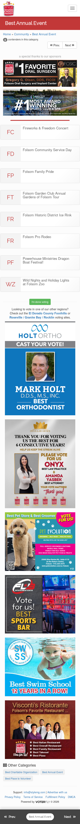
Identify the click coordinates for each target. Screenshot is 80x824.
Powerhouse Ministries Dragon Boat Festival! (46, 260)
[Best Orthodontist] (40, 367)
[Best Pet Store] (40, 541)
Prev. (56, 45)
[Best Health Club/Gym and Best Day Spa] (40, 102)
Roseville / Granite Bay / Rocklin (31, 317)
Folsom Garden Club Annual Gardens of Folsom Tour (44, 195)
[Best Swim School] (40, 666)
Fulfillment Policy (55, 797)
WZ (10, 284)
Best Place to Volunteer (18, 778)
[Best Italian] (40, 729)
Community (21, 34)
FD (10, 154)
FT (10, 197)
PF (10, 262)
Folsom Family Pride (38, 171)
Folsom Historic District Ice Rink (47, 214)
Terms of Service (33, 797)
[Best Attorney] (40, 463)
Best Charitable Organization (21, 772)
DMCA (71, 797)
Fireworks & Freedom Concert (45, 128)
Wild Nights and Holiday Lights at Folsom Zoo (46, 282)
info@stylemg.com (34, 792)
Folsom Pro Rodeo (37, 236)
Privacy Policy (13, 797)
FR (10, 219)
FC (10, 132)
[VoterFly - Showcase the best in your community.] (42, 801)
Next (68, 45)
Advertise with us (57, 792)
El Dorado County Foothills (48, 313)
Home (7, 34)
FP (10, 175)
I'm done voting (40, 302)
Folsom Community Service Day (47, 149)
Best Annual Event (44, 34)
